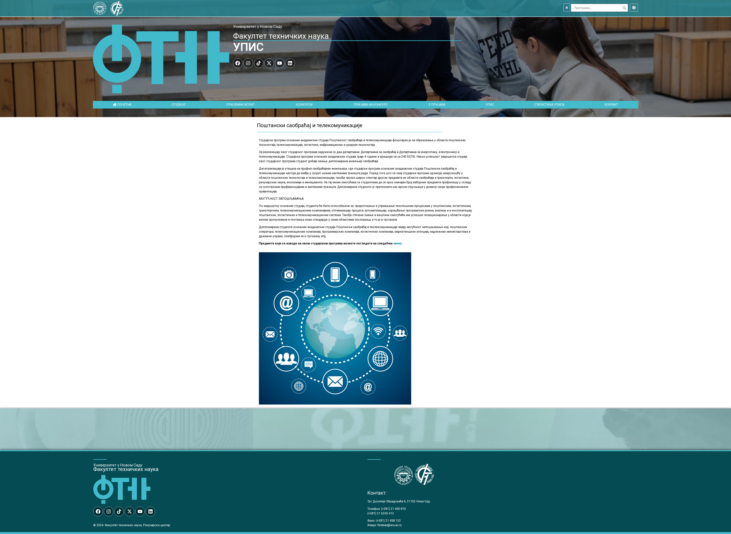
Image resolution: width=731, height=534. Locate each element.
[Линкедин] (290, 63)
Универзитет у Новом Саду (257, 26)
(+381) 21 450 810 (393, 509)
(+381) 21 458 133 (388, 520)
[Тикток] (258, 63)
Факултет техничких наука (281, 36)
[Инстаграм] (248, 63)
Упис (490, 104)
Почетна (124, 104)
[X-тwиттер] (269, 63)
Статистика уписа (549, 104)
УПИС (248, 47)
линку (397, 243)
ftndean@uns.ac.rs (389, 525)
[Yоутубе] (279, 63)
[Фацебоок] (238, 63)
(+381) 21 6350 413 (380, 513)
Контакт (611, 104)
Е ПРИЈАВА (437, 104)
